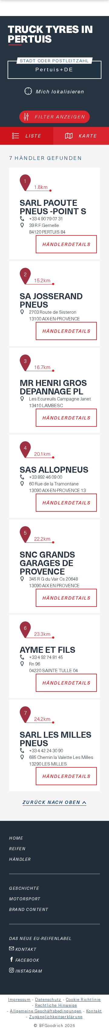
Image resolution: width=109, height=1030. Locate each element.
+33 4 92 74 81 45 (46, 657)
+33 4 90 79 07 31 (46, 218)
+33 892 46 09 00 (45, 477)
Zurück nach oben (52, 802)
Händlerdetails (66, 244)
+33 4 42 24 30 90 (46, 750)
